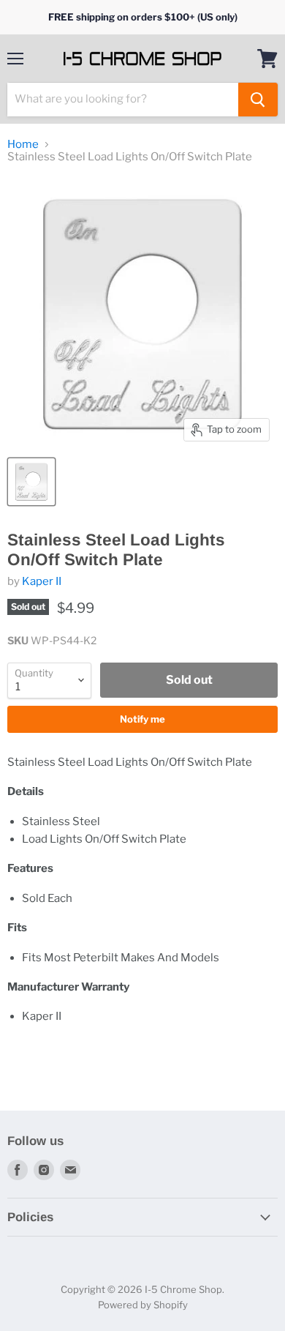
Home (23, 144)
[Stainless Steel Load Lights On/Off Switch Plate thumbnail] (31, 481)
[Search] (258, 99)
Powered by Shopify (143, 1305)
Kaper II (41, 581)
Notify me (142, 719)
